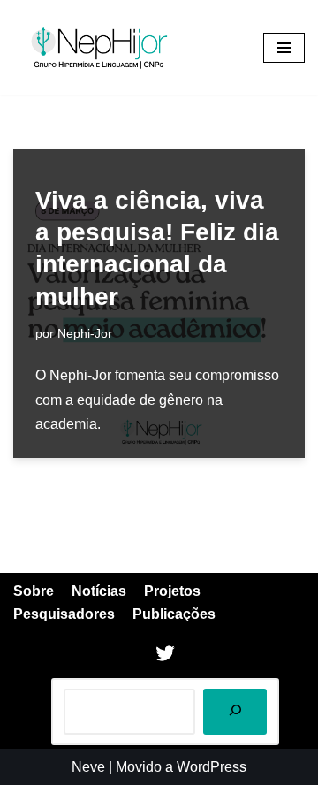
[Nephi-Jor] (101, 47)
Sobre (33, 590)
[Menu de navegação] (284, 48)
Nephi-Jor (84, 333)
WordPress (211, 766)
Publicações (174, 613)
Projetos (172, 590)
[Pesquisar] (235, 711)
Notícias (99, 590)
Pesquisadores (64, 613)
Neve (88, 766)
